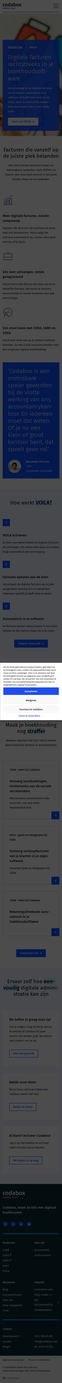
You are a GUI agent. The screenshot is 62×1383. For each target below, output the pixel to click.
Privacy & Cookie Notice (29, 716)
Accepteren (31, 691)
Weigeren (31, 700)
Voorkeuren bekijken (31, 709)
